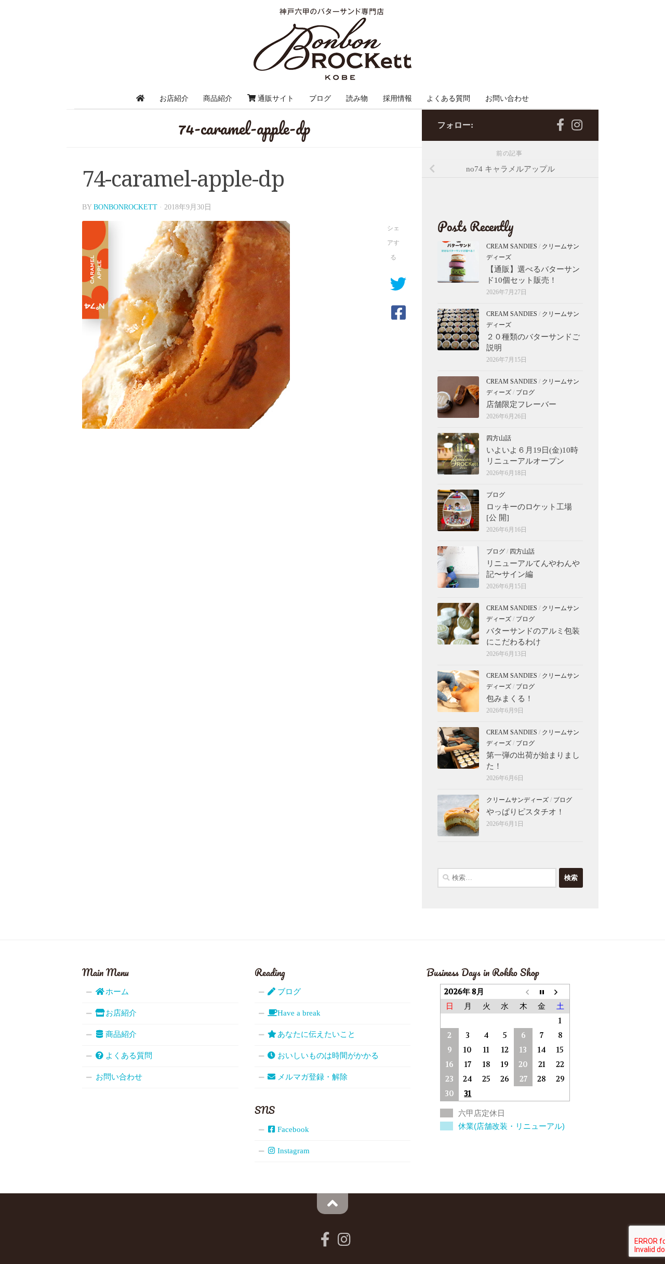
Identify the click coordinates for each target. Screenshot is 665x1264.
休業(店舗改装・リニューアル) (511, 1126)
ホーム (116, 992)
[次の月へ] (560, 991)
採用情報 (397, 98)
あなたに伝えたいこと (315, 1034)
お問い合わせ (507, 98)
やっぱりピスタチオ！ (525, 812)
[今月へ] (542, 991)
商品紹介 (217, 98)
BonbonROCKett (125, 207)
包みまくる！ (509, 698)
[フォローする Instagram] (576, 124)
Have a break (298, 1013)
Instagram (292, 1151)
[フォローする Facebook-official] (560, 124)
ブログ (320, 98)
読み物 (357, 98)
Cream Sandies (511, 246)
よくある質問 (448, 98)
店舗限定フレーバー (521, 404)
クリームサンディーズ (517, 800)
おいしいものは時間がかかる (327, 1055)
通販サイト (275, 98)
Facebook (292, 1129)
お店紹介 (174, 98)
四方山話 (498, 438)
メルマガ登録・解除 (311, 1077)
